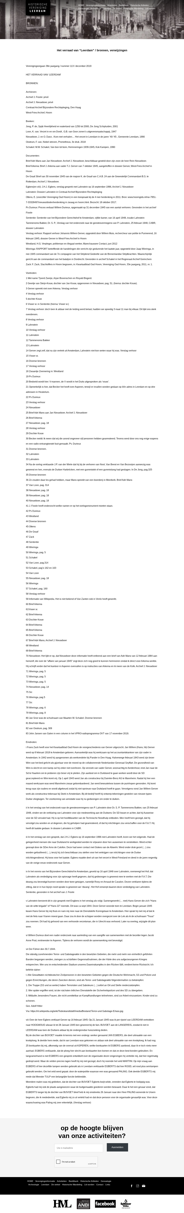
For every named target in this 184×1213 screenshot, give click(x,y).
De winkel (117, 8)
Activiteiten (112, 5)
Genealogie (83, 8)
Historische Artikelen (139, 5)
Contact (81, 12)
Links (89, 12)
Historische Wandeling (133, 8)
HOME (81, 5)
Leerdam (107, 8)
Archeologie (95, 8)
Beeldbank (124, 5)
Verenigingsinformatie (96, 5)
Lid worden (150, 8)
